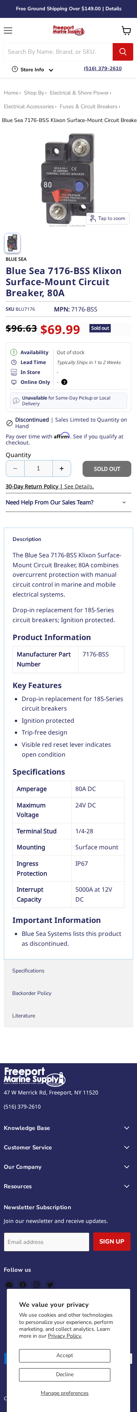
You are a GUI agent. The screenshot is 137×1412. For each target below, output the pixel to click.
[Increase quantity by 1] (62, 468)
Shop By (34, 93)
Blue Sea (16, 259)
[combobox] (58, 52)
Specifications (28, 970)
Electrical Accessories (29, 107)
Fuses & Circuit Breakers (89, 107)
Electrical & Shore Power (79, 93)
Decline (64, 1374)
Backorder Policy (31, 993)
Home (11, 93)
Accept (64, 1355)
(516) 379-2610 (103, 68)
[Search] (123, 52)
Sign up (111, 1241)
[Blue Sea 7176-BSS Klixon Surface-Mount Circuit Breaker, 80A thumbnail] (12, 243)
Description (27, 539)
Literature (23, 1015)
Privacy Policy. (65, 1336)
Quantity (18, 454)
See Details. (50, 486)
